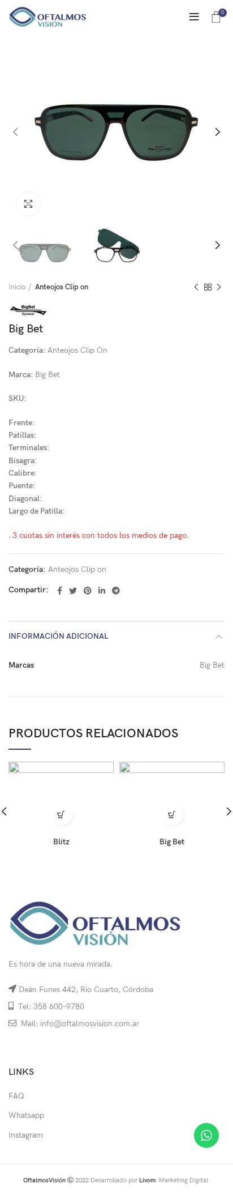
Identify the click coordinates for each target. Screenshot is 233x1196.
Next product (219, 287)
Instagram (25, 1135)
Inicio (16, 287)
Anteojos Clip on (61, 287)
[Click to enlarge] (28, 204)
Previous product (196, 287)
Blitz (61, 842)
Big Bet (171, 842)
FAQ (16, 1096)
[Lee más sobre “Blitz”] (61, 815)
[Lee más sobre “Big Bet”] (172, 815)
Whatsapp (26, 1115)
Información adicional (58, 636)
